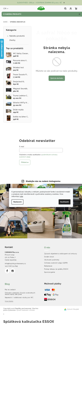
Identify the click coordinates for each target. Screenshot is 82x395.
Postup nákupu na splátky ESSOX (56, 269)
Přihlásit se (25, 162)
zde (21, 196)
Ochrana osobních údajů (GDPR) (56, 263)
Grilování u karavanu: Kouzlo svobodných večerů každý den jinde (20, 293)
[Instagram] (12, 270)
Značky (12, 40)
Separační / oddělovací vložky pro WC (19, 297)
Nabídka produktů (17, 36)
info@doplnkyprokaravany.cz (15, 263)
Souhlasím (64, 202)
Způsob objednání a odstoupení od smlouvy (60, 253)
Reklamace (48, 266)
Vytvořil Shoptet (73, 309)
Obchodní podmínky (51, 260)
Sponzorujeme (49, 272)
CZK (4, 8)
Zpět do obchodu (56, 78)
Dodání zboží (49, 257)
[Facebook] (7, 270)
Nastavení (17, 202)
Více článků (9, 301)
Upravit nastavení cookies (25, 310)
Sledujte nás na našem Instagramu (43, 181)
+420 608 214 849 (11, 266)
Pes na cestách (10, 289)
